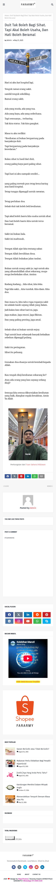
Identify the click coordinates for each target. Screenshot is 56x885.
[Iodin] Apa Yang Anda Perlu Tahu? (32, 773)
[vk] (9, 621)
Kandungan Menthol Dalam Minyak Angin (32, 786)
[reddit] (37, 614)
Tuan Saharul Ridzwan (36, 464)
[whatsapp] (37, 621)
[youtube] (28, 621)
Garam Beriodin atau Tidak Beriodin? (33, 749)
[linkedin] (28, 614)
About (27, 874)
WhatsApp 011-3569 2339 (32, 881)
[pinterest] (47, 614)
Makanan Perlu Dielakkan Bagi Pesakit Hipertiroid (33, 762)
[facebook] (9, 614)
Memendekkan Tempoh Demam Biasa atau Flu (33, 798)
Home (7, 15)
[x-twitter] (19, 614)
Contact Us (36, 874)
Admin (9, 40)
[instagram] (19, 621)
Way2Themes (23, 879)
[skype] (47, 621)
